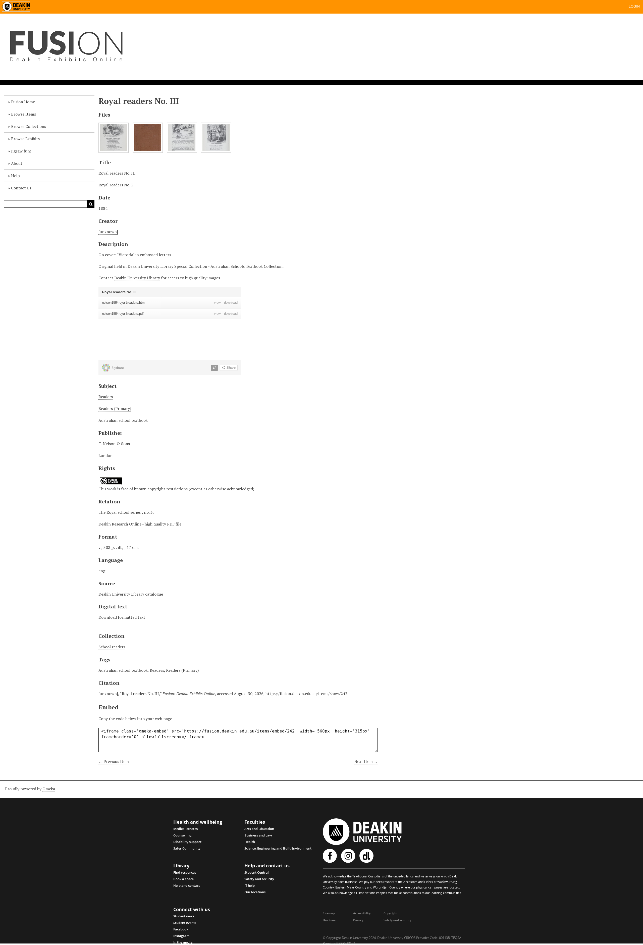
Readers (105, 396)
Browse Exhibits (25, 138)
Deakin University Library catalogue (130, 594)
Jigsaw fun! (21, 151)
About (16, 163)
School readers (111, 647)
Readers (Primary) (114, 408)
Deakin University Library (137, 278)
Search (90, 204)
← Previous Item (113, 761)
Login (634, 6)
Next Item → (366, 761)
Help (15, 175)
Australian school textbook (123, 420)
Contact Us (21, 188)
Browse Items (23, 114)
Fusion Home (23, 101)
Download (108, 617)
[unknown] (108, 231)
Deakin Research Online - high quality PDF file (139, 524)
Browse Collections (28, 126)
